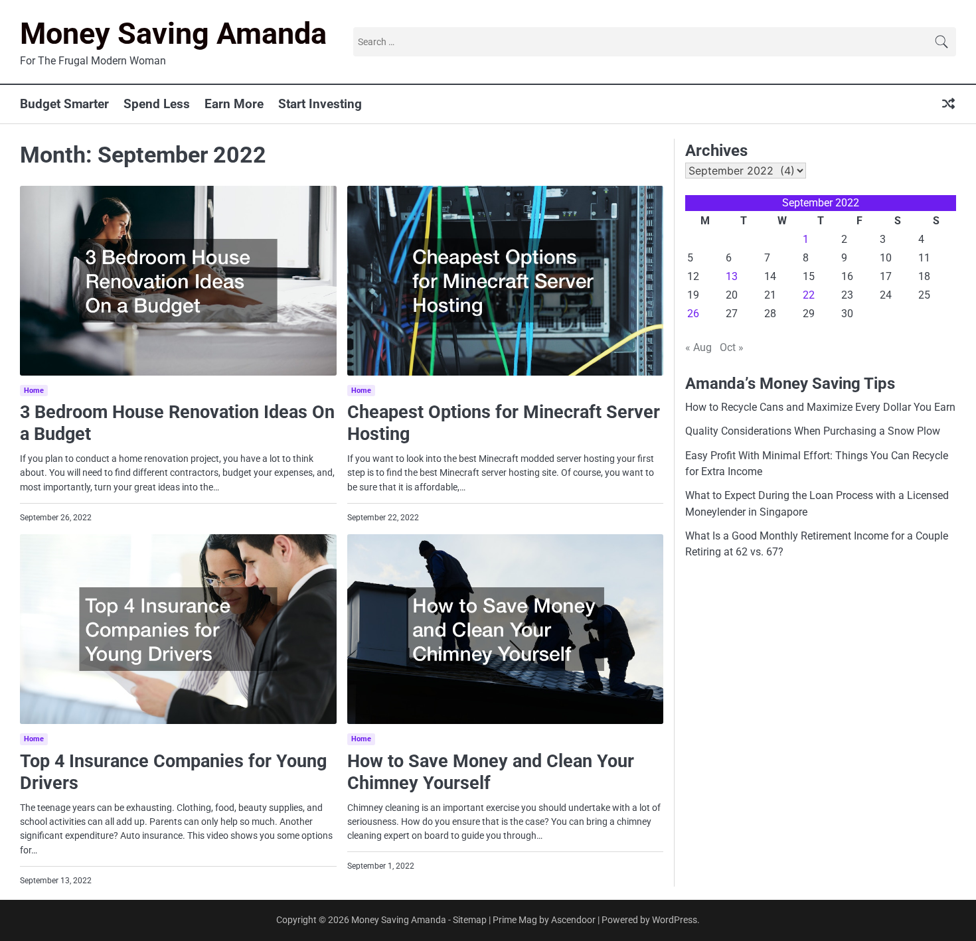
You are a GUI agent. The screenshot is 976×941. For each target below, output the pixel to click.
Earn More (234, 103)
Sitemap (470, 919)
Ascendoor (573, 919)
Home (34, 390)
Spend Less (156, 103)
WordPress (674, 919)
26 (693, 313)
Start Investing (320, 103)
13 (732, 276)
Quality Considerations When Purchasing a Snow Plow (812, 431)
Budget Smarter (64, 103)
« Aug (698, 347)
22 (809, 295)
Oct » (732, 347)
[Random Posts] (948, 104)
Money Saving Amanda (173, 33)
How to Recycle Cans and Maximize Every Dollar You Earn (820, 407)
